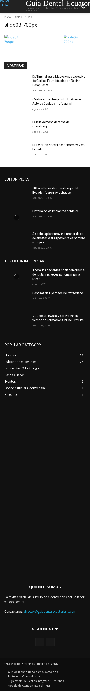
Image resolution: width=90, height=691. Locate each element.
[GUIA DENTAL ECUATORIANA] (45, 495)
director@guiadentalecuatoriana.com (50, 611)
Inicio (7, 17)
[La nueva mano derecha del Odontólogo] (16, 128)
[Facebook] (39, 642)
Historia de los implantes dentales (55, 211)
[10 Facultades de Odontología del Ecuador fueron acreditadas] (16, 194)
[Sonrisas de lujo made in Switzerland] (16, 299)
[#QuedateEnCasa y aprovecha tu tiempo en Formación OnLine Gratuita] (16, 322)
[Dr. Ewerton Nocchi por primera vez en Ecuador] (16, 151)
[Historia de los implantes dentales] (16, 217)
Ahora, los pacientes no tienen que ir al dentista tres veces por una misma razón (58, 274)
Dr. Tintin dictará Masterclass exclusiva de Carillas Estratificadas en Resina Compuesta (58, 81)
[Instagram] (50, 642)
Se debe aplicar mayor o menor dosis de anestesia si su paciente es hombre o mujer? (58, 238)
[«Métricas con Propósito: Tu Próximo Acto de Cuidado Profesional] (16, 105)
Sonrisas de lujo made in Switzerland (57, 293)
